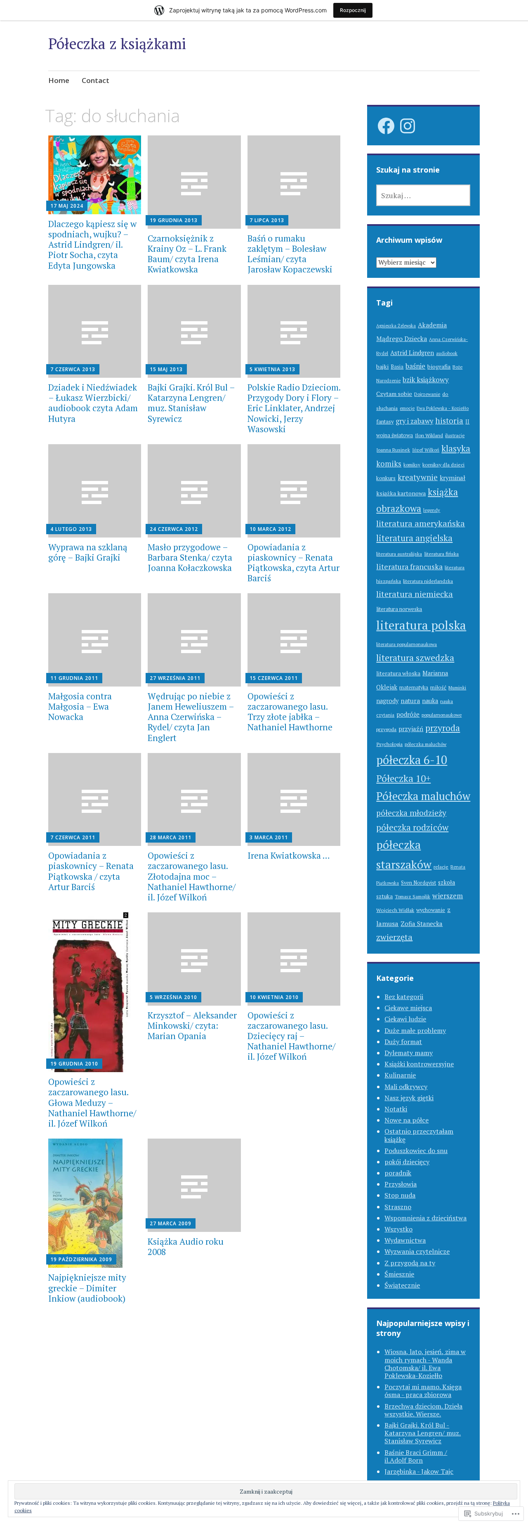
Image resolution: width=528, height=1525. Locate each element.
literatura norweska (399, 609)
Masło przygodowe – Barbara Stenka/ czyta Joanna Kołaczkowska (190, 557)
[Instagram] (407, 126)
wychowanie (430, 910)
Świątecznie (402, 1285)
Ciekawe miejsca (408, 1007)
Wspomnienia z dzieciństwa (425, 1217)
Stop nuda (399, 1195)
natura (410, 700)
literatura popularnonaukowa (406, 644)
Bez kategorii (403, 996)
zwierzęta (394, 936)
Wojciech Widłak (395, 910)
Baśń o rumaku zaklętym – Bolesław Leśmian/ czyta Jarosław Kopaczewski (290, 253)
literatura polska (421, 625)
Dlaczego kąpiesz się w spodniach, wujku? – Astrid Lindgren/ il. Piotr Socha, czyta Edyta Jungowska (92, 244)
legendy (431, 510)
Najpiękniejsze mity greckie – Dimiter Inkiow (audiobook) (87, 1288)
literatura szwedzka (415, 657)
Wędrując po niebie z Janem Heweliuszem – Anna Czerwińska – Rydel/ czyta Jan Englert (191, 717)
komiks (388, 464)
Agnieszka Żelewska (396, 326)
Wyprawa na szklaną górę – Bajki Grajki (87, 552)
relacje (441, 866)
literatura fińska (441, 553)
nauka (430, 701)
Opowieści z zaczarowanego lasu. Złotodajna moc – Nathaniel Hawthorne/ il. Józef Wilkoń (192, 876)
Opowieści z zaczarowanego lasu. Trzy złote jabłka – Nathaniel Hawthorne (290, 711)
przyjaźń (410, 729)
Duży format (403, 1041)
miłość (438, 687)
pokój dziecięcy (406, 1161)
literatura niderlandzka (428, 581)
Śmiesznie (399, 1274)
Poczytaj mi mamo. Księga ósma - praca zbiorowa (423, 1390)
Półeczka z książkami (117, 43)
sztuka (384, 896)
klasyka (455, 448)
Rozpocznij (353, 10)
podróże (408, 714)
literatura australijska (399, 553)
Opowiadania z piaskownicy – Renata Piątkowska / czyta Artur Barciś (91, 871)
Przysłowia (400, 1184)
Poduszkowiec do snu (416, 1150)
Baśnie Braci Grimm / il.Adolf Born (415, 1456)
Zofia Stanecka (422, 923)
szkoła (446, 882)
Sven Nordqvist (418, 882)
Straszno (397, 1206)
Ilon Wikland (429, 435)
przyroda (442, 728)
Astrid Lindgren (412, 352)
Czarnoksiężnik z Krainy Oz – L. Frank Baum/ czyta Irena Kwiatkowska (187, 253)
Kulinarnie (400, 1075)
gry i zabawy (414, 421)
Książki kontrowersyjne (419, 1063)
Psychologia (389, 744)
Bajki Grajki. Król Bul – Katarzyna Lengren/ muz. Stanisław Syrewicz (191, 402)
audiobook (446, 353)
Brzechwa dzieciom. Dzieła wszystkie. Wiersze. (423, 1410)
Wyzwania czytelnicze (417, 1251)
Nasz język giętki (409, 1097)
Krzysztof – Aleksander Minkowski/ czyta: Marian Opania (192, 1025)
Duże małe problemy (415, 1030)
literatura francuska (409, 566)
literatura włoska (398, 673)
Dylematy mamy (408, 1052)
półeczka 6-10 (411, 759)
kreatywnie (418, 477)
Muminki (457, 687)
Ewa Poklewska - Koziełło (443, 408)
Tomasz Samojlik (412, 896)
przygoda (386, 729)
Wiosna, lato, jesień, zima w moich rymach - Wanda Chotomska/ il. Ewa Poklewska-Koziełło (425, 1363)
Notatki (395, 1108)
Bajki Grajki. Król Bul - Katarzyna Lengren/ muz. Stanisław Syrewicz (422, 1433)
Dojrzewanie (427, 394)
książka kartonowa (401, 493)
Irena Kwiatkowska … (289, 855)
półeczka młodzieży (411, 812)
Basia (397, 366)
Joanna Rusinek (393, 450)
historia (449, 420)
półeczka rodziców (412, 827)
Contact (95, 80)
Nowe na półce (406, 1120)
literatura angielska (414, 538)
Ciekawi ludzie (405, 1018)
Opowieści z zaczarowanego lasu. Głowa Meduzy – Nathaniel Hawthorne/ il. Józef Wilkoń (92, 1102)
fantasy (385, 421)
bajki (382, 366)
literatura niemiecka (414, 594)
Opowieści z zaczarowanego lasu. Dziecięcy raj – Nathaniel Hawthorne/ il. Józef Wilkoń (291, 1036)
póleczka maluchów (425, 744)
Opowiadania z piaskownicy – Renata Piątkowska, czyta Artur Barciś (293, 562)
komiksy (411, 465)
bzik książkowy (426, 379)
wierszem (447, 895)
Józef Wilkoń (425, 450)
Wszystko (398, 1229)
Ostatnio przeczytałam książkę (418, 1135)
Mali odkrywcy (405, 1086)
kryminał (452, 478)
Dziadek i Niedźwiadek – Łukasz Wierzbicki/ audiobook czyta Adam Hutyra (93, 402)
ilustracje (454, 435)
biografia (438, 366)
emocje (407, 408)
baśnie (415, 366)
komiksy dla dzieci (443, 464)
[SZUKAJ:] (423, 195)
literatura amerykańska (420, 523)
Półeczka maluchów (423, 796)
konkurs (386, 478)
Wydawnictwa (405, 1240)
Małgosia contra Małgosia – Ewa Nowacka (80, 706)
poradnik (397, 1172)
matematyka (413, 687)
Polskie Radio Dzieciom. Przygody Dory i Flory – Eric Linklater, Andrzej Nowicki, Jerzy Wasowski (294, 408)
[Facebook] (386, 126)
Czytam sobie (394, 394)
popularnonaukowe (442, 715)
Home (58, 80)
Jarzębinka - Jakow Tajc (418, 1471)
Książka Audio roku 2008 (186, 1246)
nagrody (387, 701)
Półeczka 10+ (403, 778)
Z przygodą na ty (409, 1262)
